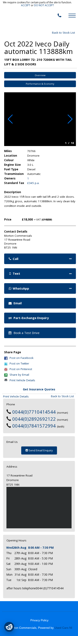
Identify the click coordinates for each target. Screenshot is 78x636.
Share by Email (19, 374)
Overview (40, 75)
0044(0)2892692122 (34, 419)
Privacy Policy (39, 620)
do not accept (44, 5)
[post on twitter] (5, 363)
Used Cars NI (63, 627)
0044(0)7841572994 (34, 426)
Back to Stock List (63, 32)
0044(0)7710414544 (34, 412)
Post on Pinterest (21, 369)
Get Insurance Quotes (39, 389)
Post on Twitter (19, 363)
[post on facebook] (5, 358)
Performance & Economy (40, 83)
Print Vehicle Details (22, 380)
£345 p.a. (33, 183)
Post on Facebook (21, 358)
